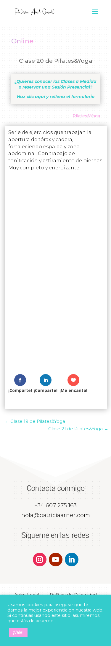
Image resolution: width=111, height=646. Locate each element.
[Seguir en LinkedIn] (71, 559)
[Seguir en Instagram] (39, 559)
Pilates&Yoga (86, 116)
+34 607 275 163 (55, 505)
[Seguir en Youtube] (55, 559)
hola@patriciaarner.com (55, 515)
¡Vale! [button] (18, 632)
